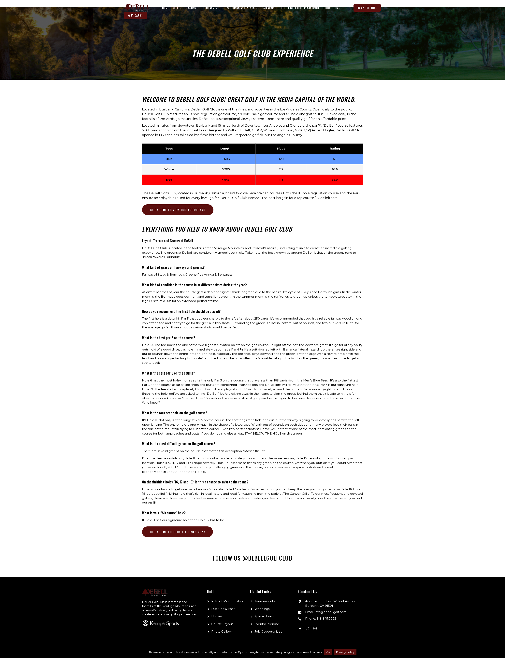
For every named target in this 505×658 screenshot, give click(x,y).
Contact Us (330, 8)
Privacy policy (345, 652)
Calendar (268, 8)
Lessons (190, 8)
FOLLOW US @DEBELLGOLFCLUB (252, 557)
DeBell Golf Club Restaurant (300, 8)
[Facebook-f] (300, 628)
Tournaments (211, 8)
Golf (175, 8)
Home (165, 8)
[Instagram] (307, 628)
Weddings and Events (240, 8)
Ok (328, 652)
